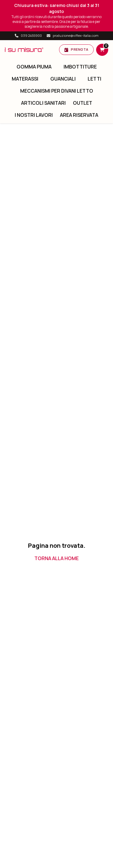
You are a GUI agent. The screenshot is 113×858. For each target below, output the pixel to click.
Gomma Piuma (34, 66)
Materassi (25, 78)
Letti (94, 78)
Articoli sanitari (43, 103)
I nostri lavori (34, 115)
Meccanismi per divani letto (56, 91)
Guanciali (63, 78)
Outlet (82, 103)
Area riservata (79, 115)
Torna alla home (56, 558)
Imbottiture (80, 66)
